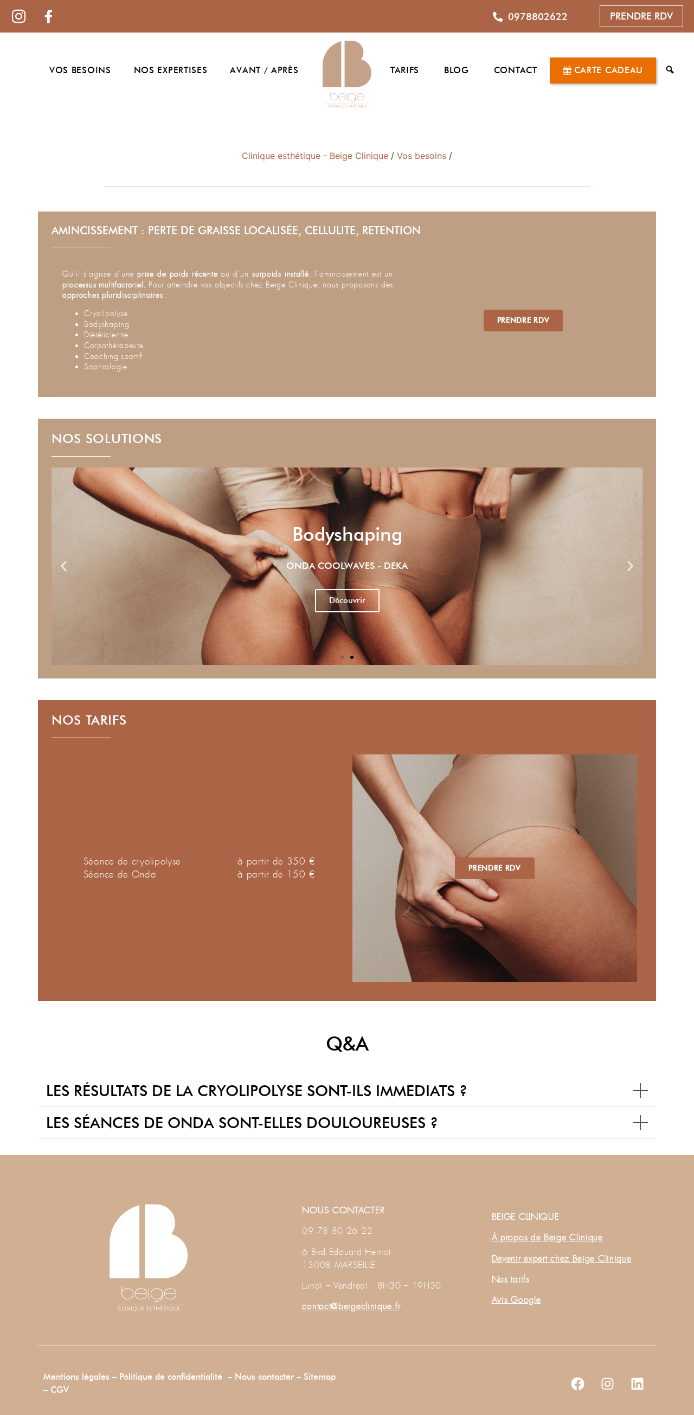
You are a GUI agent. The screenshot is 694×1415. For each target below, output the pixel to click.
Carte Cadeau (608, 70)
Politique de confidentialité (170, 1377)
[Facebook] (577, 1384)
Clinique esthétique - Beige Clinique (315, 155)
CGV (59, 1390)
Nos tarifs (511, 1279)
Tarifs (404, 70)
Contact (515, 70)
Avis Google (516, 1299)
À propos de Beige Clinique (547, 1237)
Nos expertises (171, 70)
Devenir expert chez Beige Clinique (562, 1258)
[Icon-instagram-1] (19, 16)
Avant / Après (264, 70)
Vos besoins (80, 70)
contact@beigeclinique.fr (351, 1306)
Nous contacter (266, 1377)
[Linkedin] (637, 1384)
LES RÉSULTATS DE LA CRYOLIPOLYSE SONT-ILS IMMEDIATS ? (256, 1090)
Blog (456, 70)
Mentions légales (76, 1377)
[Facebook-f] (48, 16)
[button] (63, 566)
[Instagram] (607, 1384)
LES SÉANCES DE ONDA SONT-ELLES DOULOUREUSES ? (242, 1122)
